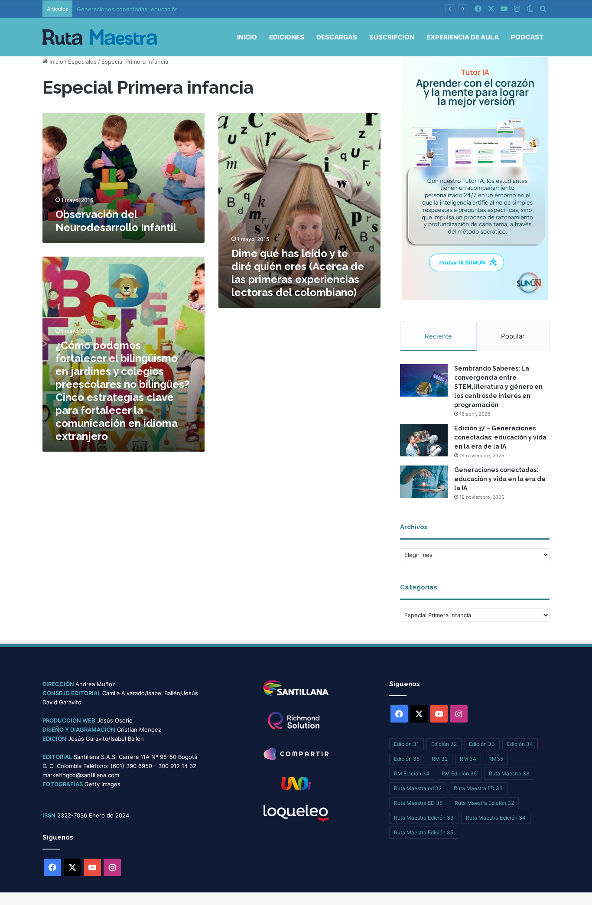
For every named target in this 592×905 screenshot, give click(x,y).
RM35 (495, 758)
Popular (513, 336)
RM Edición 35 (459, 773)
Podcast (527, 37)
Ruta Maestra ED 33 (478, 788)
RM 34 (468, 758)
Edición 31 (406, 744)
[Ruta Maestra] (99, 37)
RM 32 (440, 758)
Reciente (438, 336)
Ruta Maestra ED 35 (418, 803)
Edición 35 (407, 758)
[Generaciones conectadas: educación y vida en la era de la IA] (424, 482)
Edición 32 (444, 744)
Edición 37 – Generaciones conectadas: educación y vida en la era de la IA (500, 437)
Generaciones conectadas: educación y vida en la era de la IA (160, 9)
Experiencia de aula (462, 37)
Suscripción (391, 37)
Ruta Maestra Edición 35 (423, 832)
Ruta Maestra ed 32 (418, 788)
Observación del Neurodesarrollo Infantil (115, 221)
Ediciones (286, 37)
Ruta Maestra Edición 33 (424, 817)
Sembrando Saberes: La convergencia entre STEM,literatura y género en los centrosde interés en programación (498, 386)
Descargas (336, 37)
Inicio (247, 37)
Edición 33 (482, 744)
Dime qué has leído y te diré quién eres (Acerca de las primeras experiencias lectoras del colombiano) (297, 273)
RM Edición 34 (411, 773)
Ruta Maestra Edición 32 (484, 803)
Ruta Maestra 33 (509, 773)
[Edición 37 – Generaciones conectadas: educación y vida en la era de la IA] (424, 440)
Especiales (82, 61)
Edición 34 (520, 744)
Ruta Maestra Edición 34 (496, 817)
